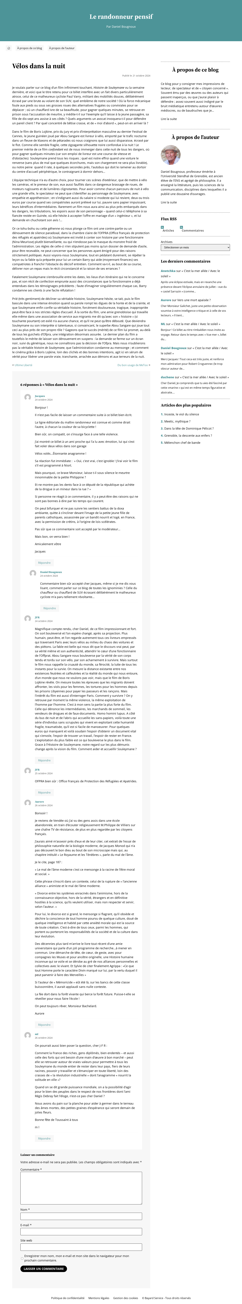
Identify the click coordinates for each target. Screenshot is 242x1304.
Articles (168, 230)
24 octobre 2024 (44, 399)
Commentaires (193, 230)
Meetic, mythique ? (177, 421)
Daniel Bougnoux (174, 348)
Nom (25, 1210)
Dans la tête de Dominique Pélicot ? (189, 428)
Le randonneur (111, 16)
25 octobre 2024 (44, 773)
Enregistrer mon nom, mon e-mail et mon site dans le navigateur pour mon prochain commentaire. (76, 1258)
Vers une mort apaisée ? (194, 300)
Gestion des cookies (125, 1298)
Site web (26, 1240)
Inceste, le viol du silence (181, 414)
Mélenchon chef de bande (182, 443)
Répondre (44, 563)
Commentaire (31, 1169)
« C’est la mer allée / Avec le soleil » (195, 324)
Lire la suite (169, 119)
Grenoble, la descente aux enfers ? (188, 435)
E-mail (26, 1225)
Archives (167, 242)
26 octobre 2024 (44, 805)
